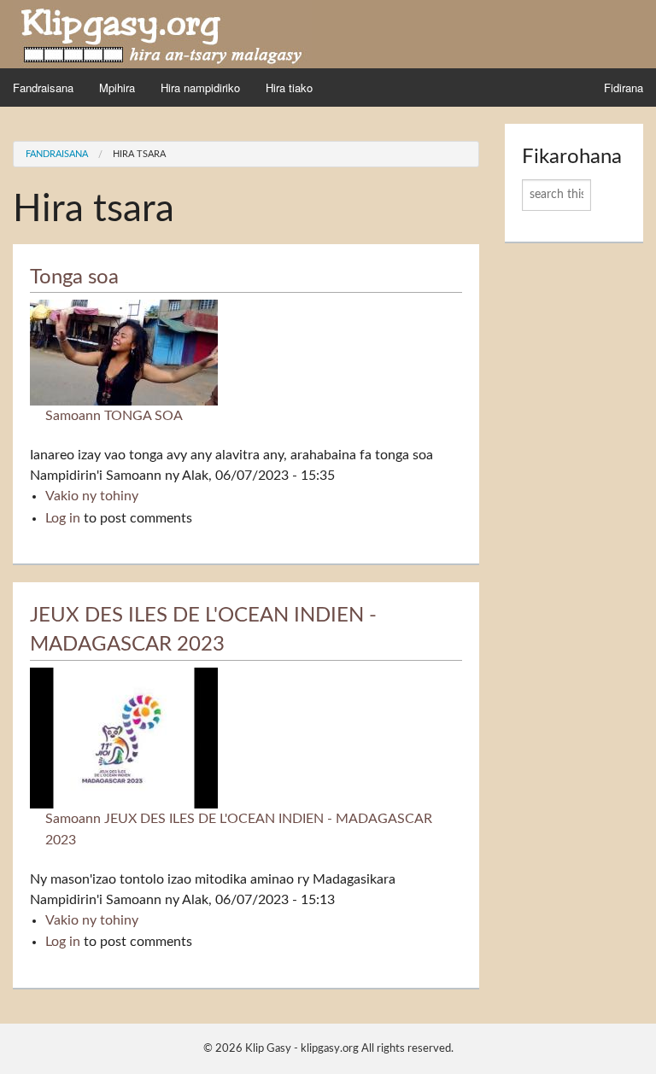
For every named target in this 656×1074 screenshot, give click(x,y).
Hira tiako (289, 87)
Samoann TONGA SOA (114, 416)
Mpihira (117, 87)
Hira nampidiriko (200, 87)
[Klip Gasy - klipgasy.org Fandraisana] (162, 33)
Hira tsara (139, 154)
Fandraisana (43, 87)
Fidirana (623, 87)
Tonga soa (74, 277)
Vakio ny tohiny (91, 496)
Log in (62, 518)
